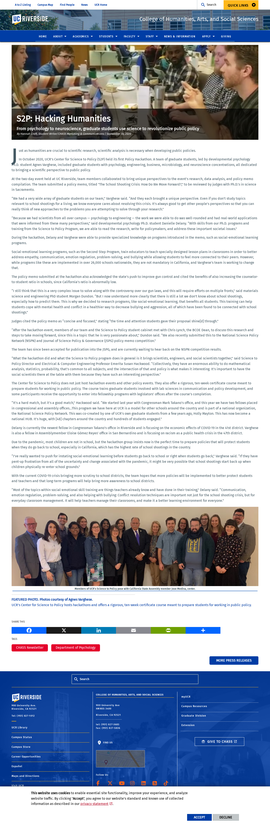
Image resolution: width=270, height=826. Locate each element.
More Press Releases (234, 660)
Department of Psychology (76, 648)
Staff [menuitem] (150, 36)
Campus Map (45, 4)
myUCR (186, 696)
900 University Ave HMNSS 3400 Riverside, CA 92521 (109, 710)
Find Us (107, 742)
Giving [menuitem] (226, 36)
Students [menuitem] (106, 36)
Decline (225, 817)
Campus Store (21, 746)
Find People (67, 4)
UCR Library (19, 727)
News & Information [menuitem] (180, 36)
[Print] (168, 630)
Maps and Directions (25, 776)
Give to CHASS (219, 742)
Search (211, 5)
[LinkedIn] (98, 630)
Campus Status (22, 737)
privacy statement (94, 804)
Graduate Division (193, 715)
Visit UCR (18, 785)
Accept (199, 817)
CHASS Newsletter (29, 648)
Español (17, 766)
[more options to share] (203, 630)
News (84, 4)
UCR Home (100, 4)
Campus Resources (194, 706)
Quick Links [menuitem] (238, 5)
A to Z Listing (23, 4)
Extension (188, 725)
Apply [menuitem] (206, 36)
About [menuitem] (58, 36)
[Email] (133, 630)
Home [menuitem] (43, 36)
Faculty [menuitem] (130, 36)
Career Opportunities (26, 756)
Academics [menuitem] (81, 36)
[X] (63, 630)
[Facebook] (29, 630)
